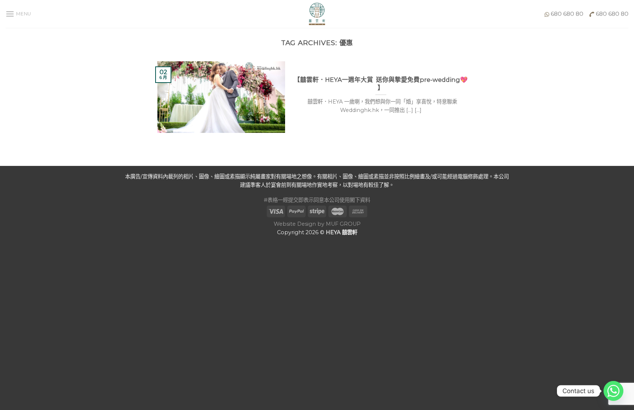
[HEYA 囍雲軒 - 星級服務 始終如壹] (317, 14)
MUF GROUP (343, 224)
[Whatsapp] (613, 391)
